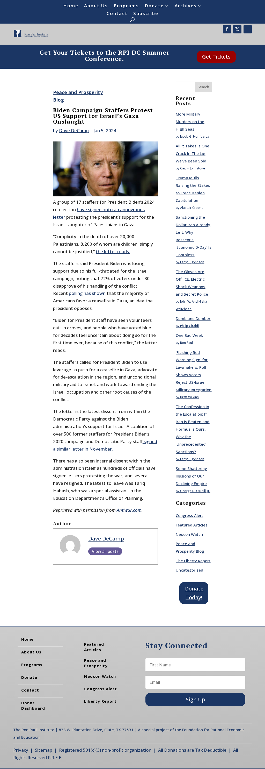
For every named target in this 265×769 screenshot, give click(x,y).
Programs (126, 6)
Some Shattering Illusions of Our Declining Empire (191, 476)
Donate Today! (194, 593)
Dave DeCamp (74, 130)
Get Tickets (216, 56)
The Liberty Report (193, 560)
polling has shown (87, 293)
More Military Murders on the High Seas (190, 121)
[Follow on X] (237, 29)
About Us (96, 6)
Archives (186, 6)
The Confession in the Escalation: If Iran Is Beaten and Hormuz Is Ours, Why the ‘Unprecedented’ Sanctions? (192, 429)
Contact (117, 14)
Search (203, 86)
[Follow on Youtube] (248, 29)
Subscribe (145, 14)
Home (70, 6)
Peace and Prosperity (96, 663)
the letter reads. (113, 251)
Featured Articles (192, 525)
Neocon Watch (189, 534)
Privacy (20, 750)
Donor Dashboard (33, 705)
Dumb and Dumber (193, 318)
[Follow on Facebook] (227, 29)
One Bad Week (189, 335)
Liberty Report (100, 701)
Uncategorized (189, 570)
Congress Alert (189, 515)
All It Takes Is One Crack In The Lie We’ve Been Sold (192, 153)
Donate (154, 6)
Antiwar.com (129, 510)
